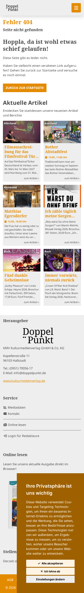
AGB (10, 580)
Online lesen (16, 425)
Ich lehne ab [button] (52, 571)
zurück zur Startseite (25, 88)
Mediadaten (16, 407)
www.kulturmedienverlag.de (24, 381)
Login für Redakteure (23, 436)
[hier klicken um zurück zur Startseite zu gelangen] (12, 8)
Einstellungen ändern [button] (50, 579)
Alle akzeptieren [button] (52, 563)
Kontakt (13, 413)
